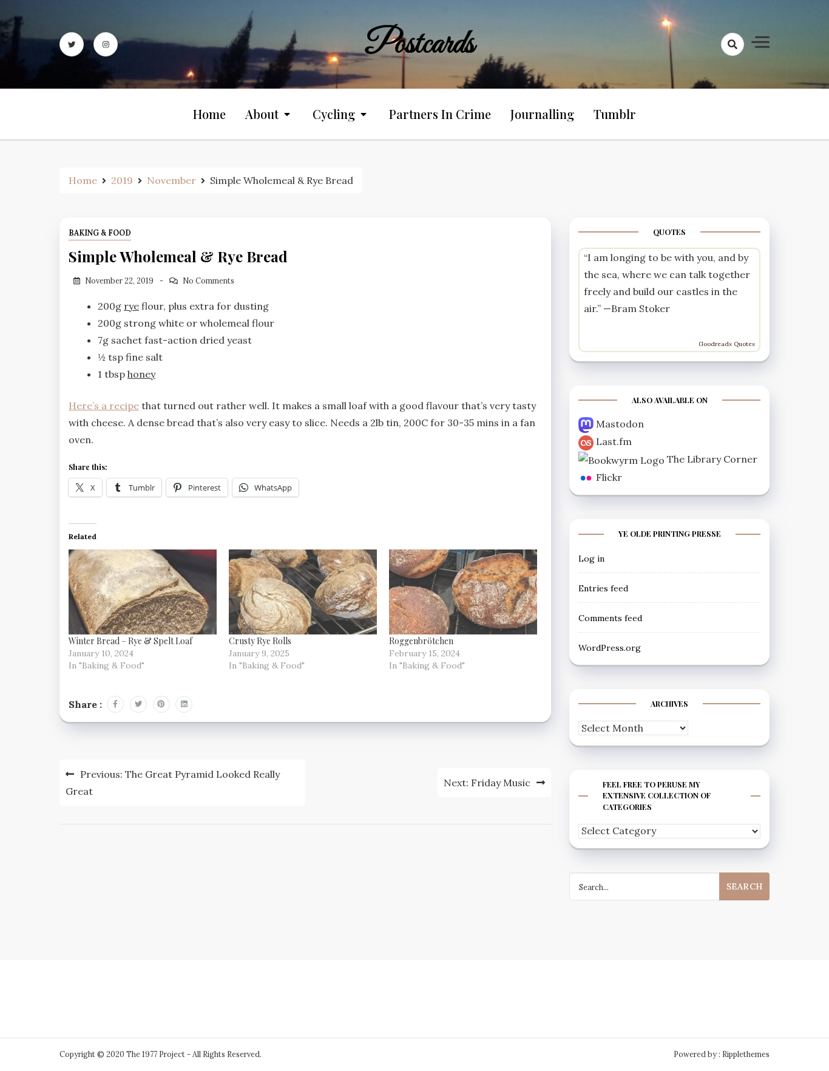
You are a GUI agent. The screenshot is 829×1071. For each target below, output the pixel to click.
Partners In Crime (440, 114)
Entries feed (603, 588)
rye (131, 306)
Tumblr (615, 114)
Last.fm (614, 441)
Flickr (609, 477)
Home (209, 114)
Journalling (542, 114)
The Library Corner (712, 459)
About (262, 114)
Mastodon (620, 424)
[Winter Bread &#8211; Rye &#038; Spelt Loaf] (143, 591)
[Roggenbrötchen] (463, 591)
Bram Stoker (640, 308)
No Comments (208, 280)
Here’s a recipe (104, 405)
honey (141, 374)
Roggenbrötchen (421, 641)
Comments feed (610, 618)
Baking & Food (100, 232)
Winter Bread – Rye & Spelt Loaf (130, 641)
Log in (591, 558)
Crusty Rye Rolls (260, 641)
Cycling (334, 114)
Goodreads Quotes (727, 344)
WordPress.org (609, 647)
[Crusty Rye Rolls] (303, 591)
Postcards (420, 44)
